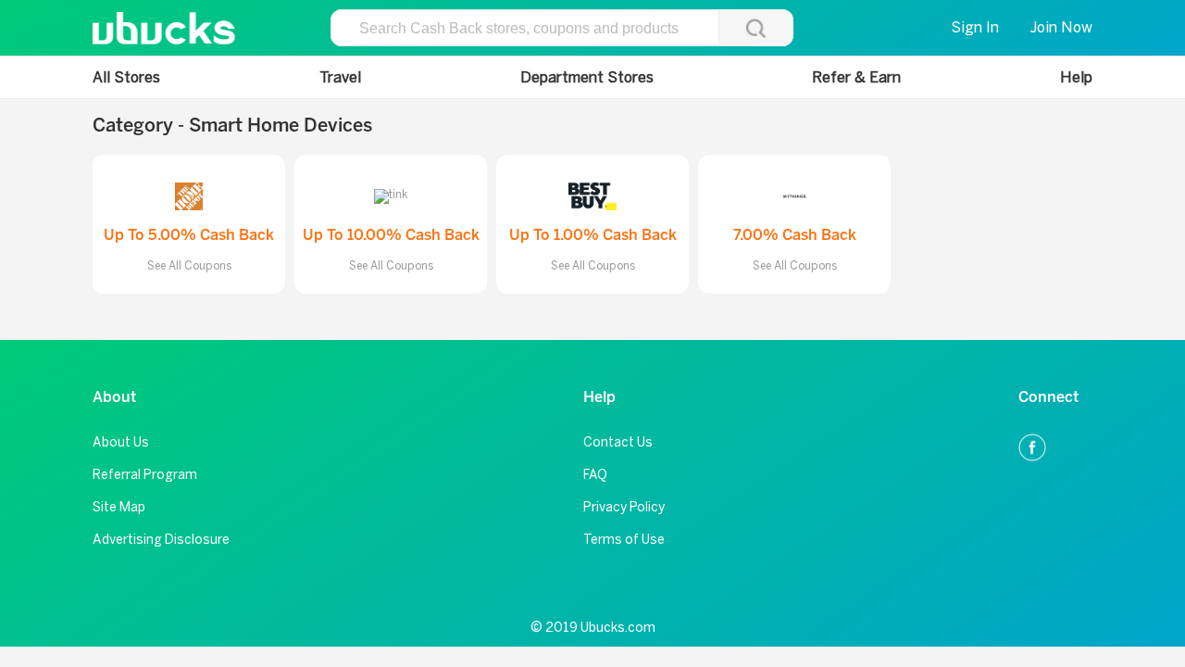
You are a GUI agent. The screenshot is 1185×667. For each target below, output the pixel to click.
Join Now (1060, 27)
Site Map (119, 507)
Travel (340, 77)
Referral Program (145, 475)
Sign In (975, 27)
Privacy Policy (624, 507)
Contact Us (618, 442)
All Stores (126, 77)
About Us (121, 442)
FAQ (595, 475)
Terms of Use (624, 539)
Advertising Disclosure (161, 539)
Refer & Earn (856, 77)
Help (1076, 77)
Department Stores (587, 77)
